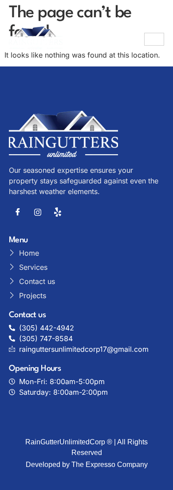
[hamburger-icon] (154, 39)
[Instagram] (37, 211)
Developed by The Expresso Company (87, 464)
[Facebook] (17, 211)
